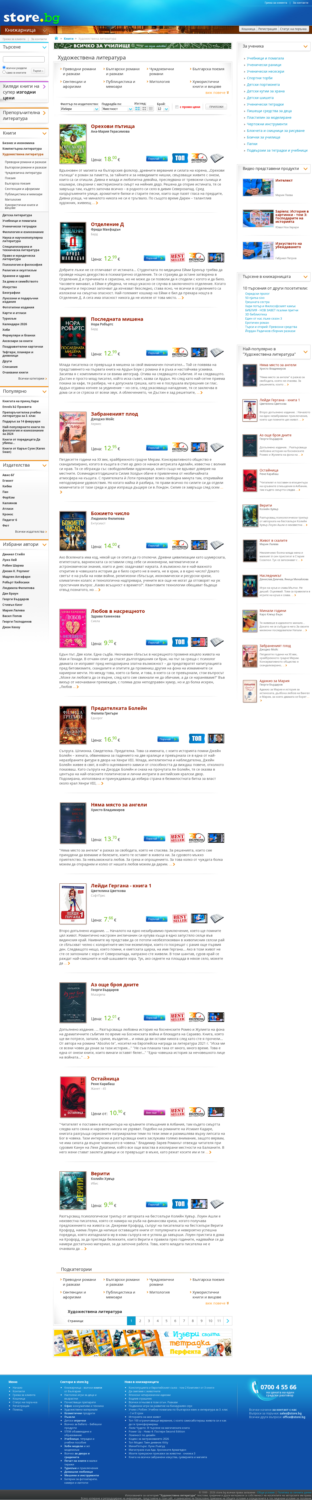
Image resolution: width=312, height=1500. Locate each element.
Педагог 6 (9, 520)
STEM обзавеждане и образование (77, 1433)
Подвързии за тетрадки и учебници (277, 150)
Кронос (7, 514)
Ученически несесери (265, 71)
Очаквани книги (15, 372)
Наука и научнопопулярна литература (22, 239)
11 (219, 1320)
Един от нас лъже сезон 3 (263, 318)
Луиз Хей (9, 560)
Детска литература (17, 215)
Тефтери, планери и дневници (17, 354)
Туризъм (9, 318)
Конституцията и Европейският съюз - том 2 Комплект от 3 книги (171, 1387)
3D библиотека (256, 314)
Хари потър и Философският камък (270, 306)
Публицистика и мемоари (23, 194)
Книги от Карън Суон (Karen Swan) (23, 450)
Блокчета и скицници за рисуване (276, 130)
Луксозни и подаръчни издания (20, 300)
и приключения (81, 1468)
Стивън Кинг (12, 605)
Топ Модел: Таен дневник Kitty (148, 1442)
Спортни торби (260, 78)
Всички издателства (29, 531)
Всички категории (31, 378)
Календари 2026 (14, 324)
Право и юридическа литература (18, 257)
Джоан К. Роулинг (15, 571)
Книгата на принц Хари (20, 401)
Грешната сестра (257, 302)
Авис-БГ (8, 475)
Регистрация (21, 1406)
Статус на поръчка (25, 1402)
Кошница (19, 1398)
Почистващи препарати (80, 1402)
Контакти (19, 1391)
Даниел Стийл (13, 554)
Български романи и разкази (26, 167)
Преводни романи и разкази (25, 162)
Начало (17, 1387)
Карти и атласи (14, 313)
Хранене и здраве (16, 276)
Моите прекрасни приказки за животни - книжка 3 (162, 1453)
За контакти (300, 2)
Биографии (11, 293)
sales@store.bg (291, 1413)
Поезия (10, 178)
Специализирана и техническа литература (20, 248)
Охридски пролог (257, 294)
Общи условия (266, 1492)
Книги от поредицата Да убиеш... (21, 441)
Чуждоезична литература (23, 173)
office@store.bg (294, 1417)
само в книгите (16, 72)
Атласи (7, 509)
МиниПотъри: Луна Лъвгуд (147, 1446)
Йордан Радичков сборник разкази (270, 331)
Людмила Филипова (18, 588)
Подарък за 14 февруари (21, 421)
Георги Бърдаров (15, 599)
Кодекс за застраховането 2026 (149, 1439)
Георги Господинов (17, 621)
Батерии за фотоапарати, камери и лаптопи (81, 1480)
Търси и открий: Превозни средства (271, 327)
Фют (5, 525)
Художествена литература (269, 354)
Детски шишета (260, 97)
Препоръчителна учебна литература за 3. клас (21, 414)
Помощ (17, 1409)
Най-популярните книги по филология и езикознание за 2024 (23, 430)
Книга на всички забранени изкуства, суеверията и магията (168, 1457)
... (93, 202)
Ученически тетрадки (265, 104)
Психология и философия (22, 265)
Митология (13, 199)
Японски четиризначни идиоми (150, 1395)
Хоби (6, 330)
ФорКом (8, 497)
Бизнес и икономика (18, 143)
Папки (252, 143)
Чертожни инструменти (267, 124)
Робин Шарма (13, 565)
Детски (75, 1420)
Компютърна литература (22, 149)
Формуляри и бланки (18, 335)
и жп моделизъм (77, 1447)
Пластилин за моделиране (269, 117)
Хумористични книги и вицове (21, 206)
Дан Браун (10, 593)
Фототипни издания (18, 307)
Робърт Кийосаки (15, 582)
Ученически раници (264, 64)
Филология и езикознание (23, 232)
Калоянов (9, 503)
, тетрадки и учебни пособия (79, 1440)
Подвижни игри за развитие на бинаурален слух (160, 1406)
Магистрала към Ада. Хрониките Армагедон (157, 1449)
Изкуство (9, 287)
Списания (10, 367)
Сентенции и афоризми (22, 189)
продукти (79, 1413)
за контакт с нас (284, 1410)
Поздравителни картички (22, 346)
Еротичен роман (257, 323)
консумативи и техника (84, 1406)
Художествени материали (81, 1409)
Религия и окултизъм (19, 270)
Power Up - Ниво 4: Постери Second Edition (157, 1431)
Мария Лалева (13, 610)
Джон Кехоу (11, 627)
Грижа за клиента (276, 2)
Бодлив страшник (140, 1398)
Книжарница (20, 29)
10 (210, 1320)
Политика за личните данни (294, 1492)
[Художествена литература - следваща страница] (228, 1320)
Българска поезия (17, 183)
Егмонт (7, 481)
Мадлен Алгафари (16, 577)
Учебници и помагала (265, 58)
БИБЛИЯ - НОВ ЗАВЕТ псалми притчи (271, 310)
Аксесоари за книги (17, 341)
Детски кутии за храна (266, 91)
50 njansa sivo (254, 298)
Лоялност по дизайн (142, 1435)
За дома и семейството (20, 281)
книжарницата (277, 276)
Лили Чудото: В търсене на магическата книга (159, 1428)
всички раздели (16, 68)
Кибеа (7, 486)
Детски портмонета (263, 84)
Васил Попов (12, 616)
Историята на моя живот (145, 1417)
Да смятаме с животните (144, 1391)
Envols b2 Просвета (16, 407)
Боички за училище (263, 137)
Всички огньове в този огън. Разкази (153, 1402)
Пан (5, 492)
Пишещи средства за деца (269, 110)
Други (7, 361)
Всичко (77, 1455)
